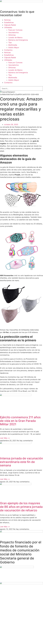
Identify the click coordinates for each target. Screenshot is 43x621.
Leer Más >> (5, 438)
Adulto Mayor (13, 47)
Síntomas (12, 35)
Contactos (8, 50)
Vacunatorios (13, 32)
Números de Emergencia (18, 40)
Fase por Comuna (15, 30)
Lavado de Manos (15, 37)
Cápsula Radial (10, 25)
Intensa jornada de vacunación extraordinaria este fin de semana (21, 462)
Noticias (7, 20)
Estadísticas (9, 22)
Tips (10, 42)
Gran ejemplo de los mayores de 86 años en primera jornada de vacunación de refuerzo (21, 506)
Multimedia (12, 45)
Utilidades (8, 27)
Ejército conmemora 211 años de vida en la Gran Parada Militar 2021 (20, 420)
